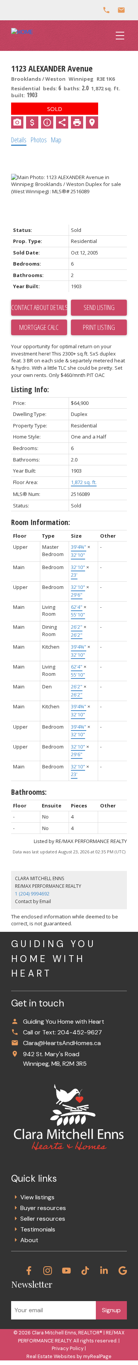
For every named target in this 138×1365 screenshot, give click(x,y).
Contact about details (39, 307)
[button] (29, 1270)
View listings (37, 1197)
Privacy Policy (68, 1348)
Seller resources (42, 1219)
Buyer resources (43, 1208)
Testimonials (37, 1229)
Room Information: (40, 522)
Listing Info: (30, 389)
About (29, 1240)
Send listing (99, 307)
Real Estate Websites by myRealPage (69, 1356)
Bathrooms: (29, 792)
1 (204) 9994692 (32, 893)
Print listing (99, 327)
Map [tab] (56, 139)
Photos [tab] (39, 139)
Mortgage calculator (39, 328)
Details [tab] (18, 139)
